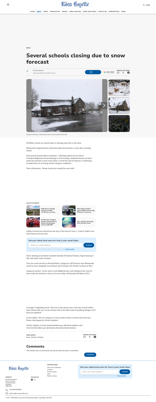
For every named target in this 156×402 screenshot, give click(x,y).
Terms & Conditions (54, 367)
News (28, 48)
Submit (89, 245)
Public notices (52, 376)
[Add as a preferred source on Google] (109, 72)
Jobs (48, 374)
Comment (90, 355)
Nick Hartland (39, 70)
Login (148, 5)
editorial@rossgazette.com (18, 393)
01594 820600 (16, 390)
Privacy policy (52, 372)
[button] (8, 4)
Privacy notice (70, 249)
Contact (50, 370)
